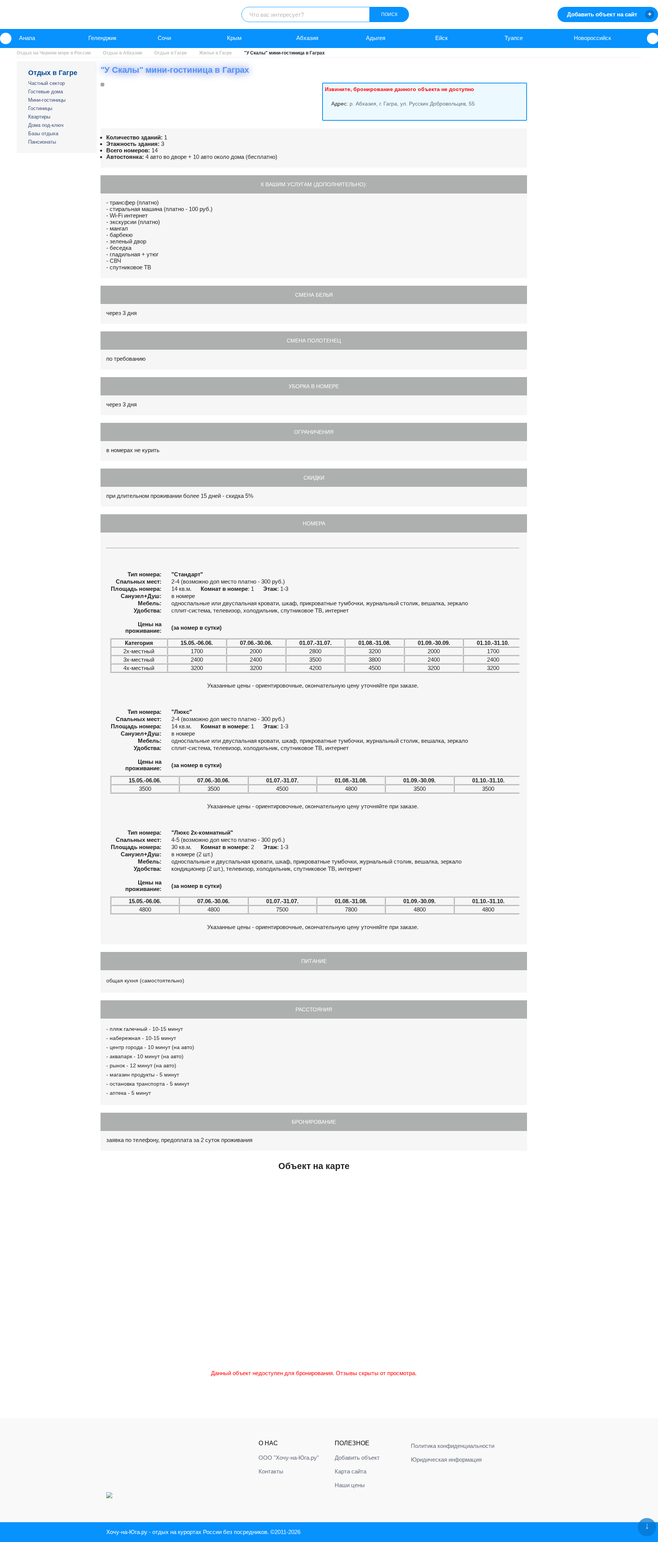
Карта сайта (350, 1471)
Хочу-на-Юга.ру (126, 1532)
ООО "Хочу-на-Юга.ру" (289, 1457)
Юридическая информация (446, 1459)
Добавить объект (357, 1457)
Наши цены (350, 1485)
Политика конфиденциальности (452, 1446)
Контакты (271, 1471)
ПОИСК (389, 14)
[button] (5, 38)
